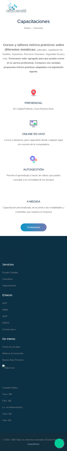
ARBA (5, 310)
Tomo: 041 (7, 414)
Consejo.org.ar (8, 329)
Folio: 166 (6, 401)
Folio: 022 (6, 420)
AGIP (4, 316)
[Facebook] (5, 255)
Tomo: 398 (7, 394)
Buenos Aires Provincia (12, 360)
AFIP (4, 303)
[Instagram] (13, 255)
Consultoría (7, 279)
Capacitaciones (9, 285)
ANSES (5, 323)
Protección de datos (11, 347)
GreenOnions (33, 444)
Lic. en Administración (12, 407)
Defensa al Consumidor (12, 353)
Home (27, 28)
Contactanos (33, 227)
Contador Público (10, 388)
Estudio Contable (10, 272)
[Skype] (21, 255)
